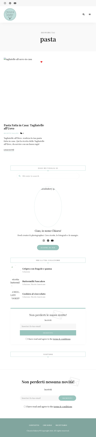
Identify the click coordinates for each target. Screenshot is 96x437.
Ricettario (61, 425)
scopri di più (48, 248)
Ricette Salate (11, 133)
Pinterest (10, 3)
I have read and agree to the (48, 339)
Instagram (5, 3)
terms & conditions (61, 339)
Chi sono (47, 425)
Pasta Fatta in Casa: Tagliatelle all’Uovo (24, 126)
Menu (89, 14)
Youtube (15, 3)
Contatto (34, 425)
